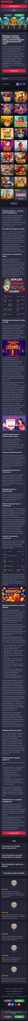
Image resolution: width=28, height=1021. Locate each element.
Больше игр (14, 203)
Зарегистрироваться (14, 6)
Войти (14, 10)
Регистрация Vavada (14, 833)
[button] (2, 21)
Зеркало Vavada (14, 70)
